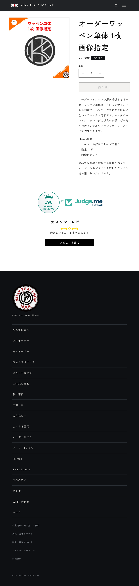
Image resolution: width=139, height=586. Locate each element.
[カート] (116, 5)
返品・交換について (22, 533)
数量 (81, 66)
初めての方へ (21, 330)
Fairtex (17, 458)
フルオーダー (21, 340)
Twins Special (22, 469)
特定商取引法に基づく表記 (25, 525)
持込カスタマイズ (24, 362)
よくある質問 (21, 426)
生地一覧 (18, 405)
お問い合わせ (21, 501)
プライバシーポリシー (23, 550)
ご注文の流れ (21, 383)
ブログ (17, 491)
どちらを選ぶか (22, 373)
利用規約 (16, 558)
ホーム (17, 512)
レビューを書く (69, 242)
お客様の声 (20, 415)
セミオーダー (21, 351)
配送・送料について (22, 542)
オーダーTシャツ (23, 448)
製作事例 (18, 394)
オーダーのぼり (22, 437)
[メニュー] (124, 5)
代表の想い (20, 480)
